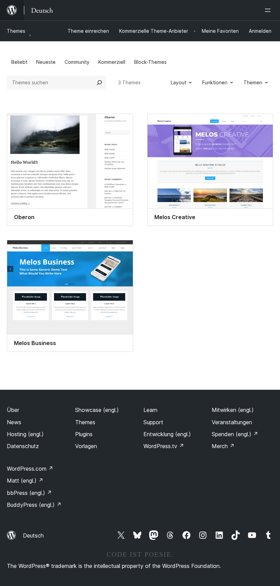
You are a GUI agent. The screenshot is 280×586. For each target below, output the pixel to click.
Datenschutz (23, 446)
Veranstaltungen (232, 422)
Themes (16, 31)
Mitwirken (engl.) (233, 409)
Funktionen (214, 82)
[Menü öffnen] (269, 10)
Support (153, 422)
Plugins (84, 434)
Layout (178, 82)
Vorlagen (86, 446)
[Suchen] (99, 82)
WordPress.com (30, 468)
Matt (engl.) (25, 480)
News (14, 422)
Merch (223, 446)
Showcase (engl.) (97, 409)
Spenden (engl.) (235, 434)
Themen (252, 82)
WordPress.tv (163, 446)
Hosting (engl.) (25, 434)
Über (13, 409)
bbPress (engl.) (29, 492)
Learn (150, 409)
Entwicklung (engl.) (167, 434)
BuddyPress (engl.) (34, 504)
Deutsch (33, 535)
